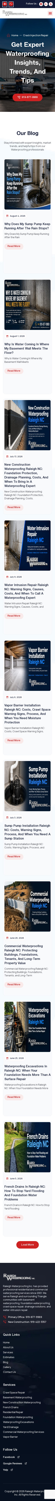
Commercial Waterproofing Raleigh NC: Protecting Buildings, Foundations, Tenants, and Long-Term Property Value (23, 955)
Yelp (5, 1470)
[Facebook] (41, 4)
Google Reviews (12, 1464)
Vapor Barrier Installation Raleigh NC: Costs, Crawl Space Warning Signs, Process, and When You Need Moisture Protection (27, 714)
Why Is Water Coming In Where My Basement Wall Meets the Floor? (26, 348)
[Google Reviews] (25, 1463)
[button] (50, 13)
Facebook (9, 1457)
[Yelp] (51, 4)
